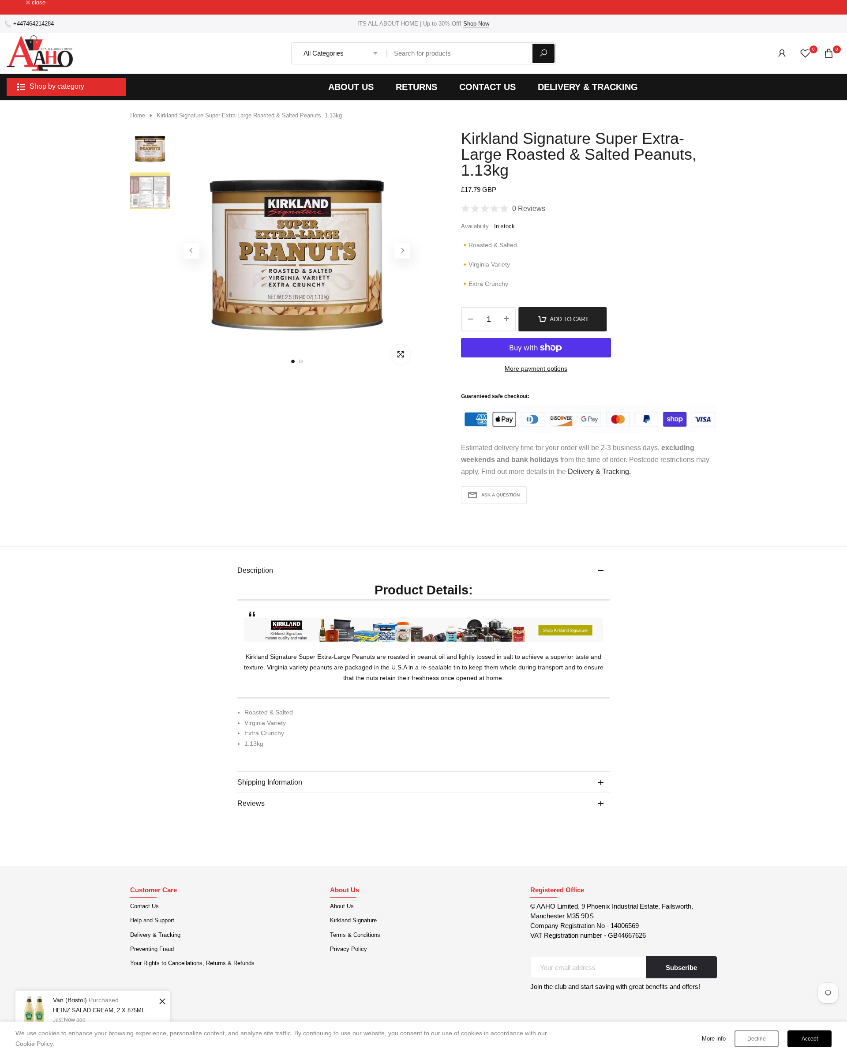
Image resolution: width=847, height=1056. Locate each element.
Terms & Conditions (355, 935)
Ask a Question (500, 494)
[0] (805, 53)
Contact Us (144, 906)
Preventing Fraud (152, 949)
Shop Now (476, 23)
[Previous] (191, 251)
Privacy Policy (348, 949)
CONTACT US (487, 87)
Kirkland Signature (353, 920)
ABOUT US (351, 87)
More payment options (536, 368)
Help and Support (152, 920)
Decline (756, 1039)
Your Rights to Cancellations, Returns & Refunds (192, 963)
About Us (342, 906)
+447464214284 (33, 23)
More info (714, 1038)
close (18, 3)
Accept (810, 1039)
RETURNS (416, 87)
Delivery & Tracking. (599, 471)
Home (137, 115)
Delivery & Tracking (155, 935)
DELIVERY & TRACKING (588, 87)
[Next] (402, 251)
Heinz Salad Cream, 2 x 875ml (99, 1010)
